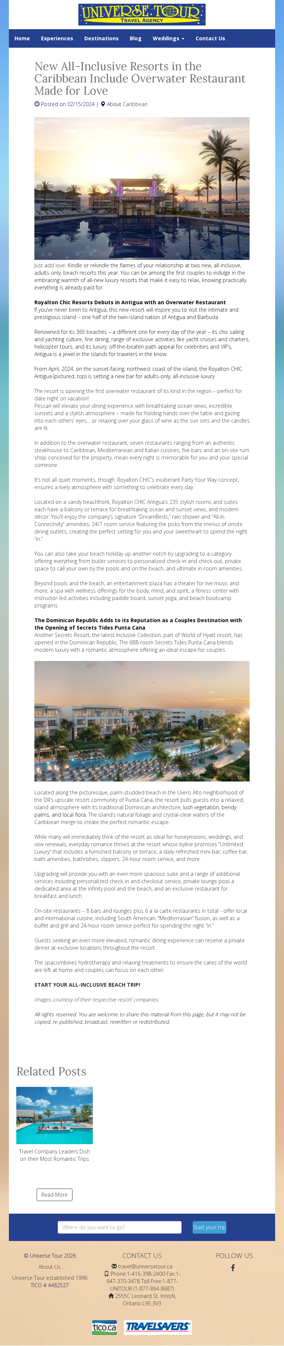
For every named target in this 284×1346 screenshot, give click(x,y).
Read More (54, 1194)
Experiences (57, 38)
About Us (49, 1266)
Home (22, 38)
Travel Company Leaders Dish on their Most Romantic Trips (54, 1155)
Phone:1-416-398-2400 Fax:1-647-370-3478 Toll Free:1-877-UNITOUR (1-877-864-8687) (143, 1281)
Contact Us (210, 38)
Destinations (101, 38)
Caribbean (135, 104)
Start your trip (209, 1227)
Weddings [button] (167, 38)
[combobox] (120, 1227)
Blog (136, 38)
